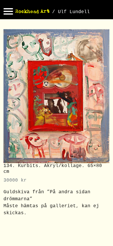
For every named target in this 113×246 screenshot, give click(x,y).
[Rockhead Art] (32, 12)
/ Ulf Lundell (71, 12)
